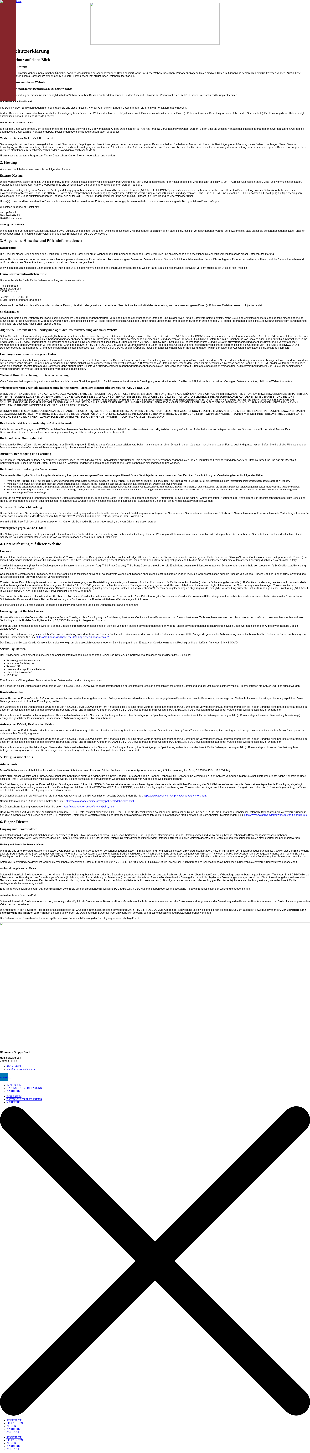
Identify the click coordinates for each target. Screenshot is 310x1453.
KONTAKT (12, 1431)
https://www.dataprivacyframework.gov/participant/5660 (275, 815)
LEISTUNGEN (14, 1423)
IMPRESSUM (13, 1085)
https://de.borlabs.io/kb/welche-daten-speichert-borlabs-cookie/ (73, 637)
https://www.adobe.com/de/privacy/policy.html (88, 806)
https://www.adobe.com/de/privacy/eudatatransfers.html (175, 795)
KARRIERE (13, 1091)
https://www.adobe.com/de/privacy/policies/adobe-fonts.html (100, 801)
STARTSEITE (14, 1420)
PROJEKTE (12, 1426)
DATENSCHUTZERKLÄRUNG (24, 1088)
